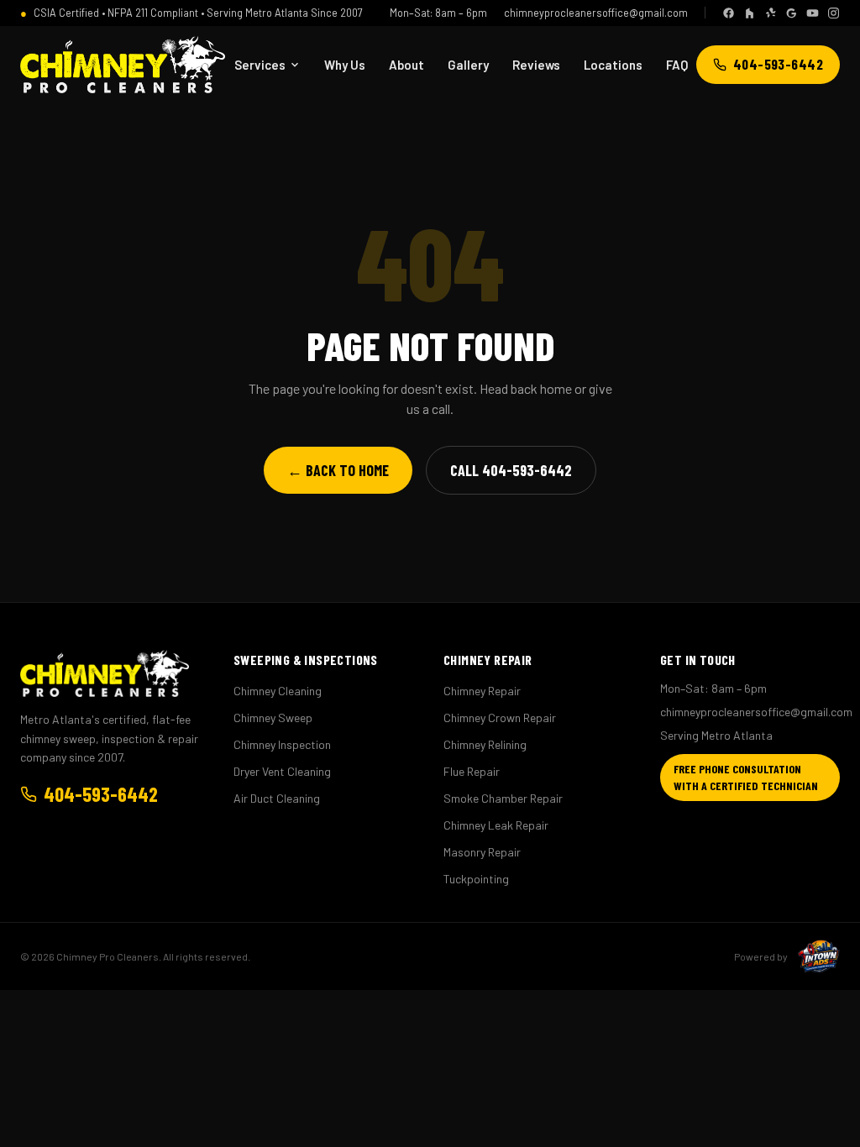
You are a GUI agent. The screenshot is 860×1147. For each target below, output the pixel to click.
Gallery (468, 64)
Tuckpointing (476, 879)
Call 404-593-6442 (511, 470)
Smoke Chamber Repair (503, 798)
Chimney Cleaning (277, 690)
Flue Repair (471, 771)
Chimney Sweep (272, 717)
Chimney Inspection (282, 744)
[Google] (791, 13)
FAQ (677, 64)
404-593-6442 (778, 63)
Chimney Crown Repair (499, 717)
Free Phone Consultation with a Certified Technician (746, 777)
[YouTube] (812, 13)
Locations (613, 64)
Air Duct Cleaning (276, 798)
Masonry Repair (482, 852)
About (406, 64)
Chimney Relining (485, 744)
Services (260, 64)
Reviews (536, 64)
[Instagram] (833, 13)
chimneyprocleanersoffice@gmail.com (596, 12)
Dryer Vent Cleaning (282, 771)
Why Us (344, 64)
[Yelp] (770, 13)
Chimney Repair (482, 690)
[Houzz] (749, 13)
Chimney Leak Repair (495, 825)
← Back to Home (338, 470)
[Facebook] (728, 13)
